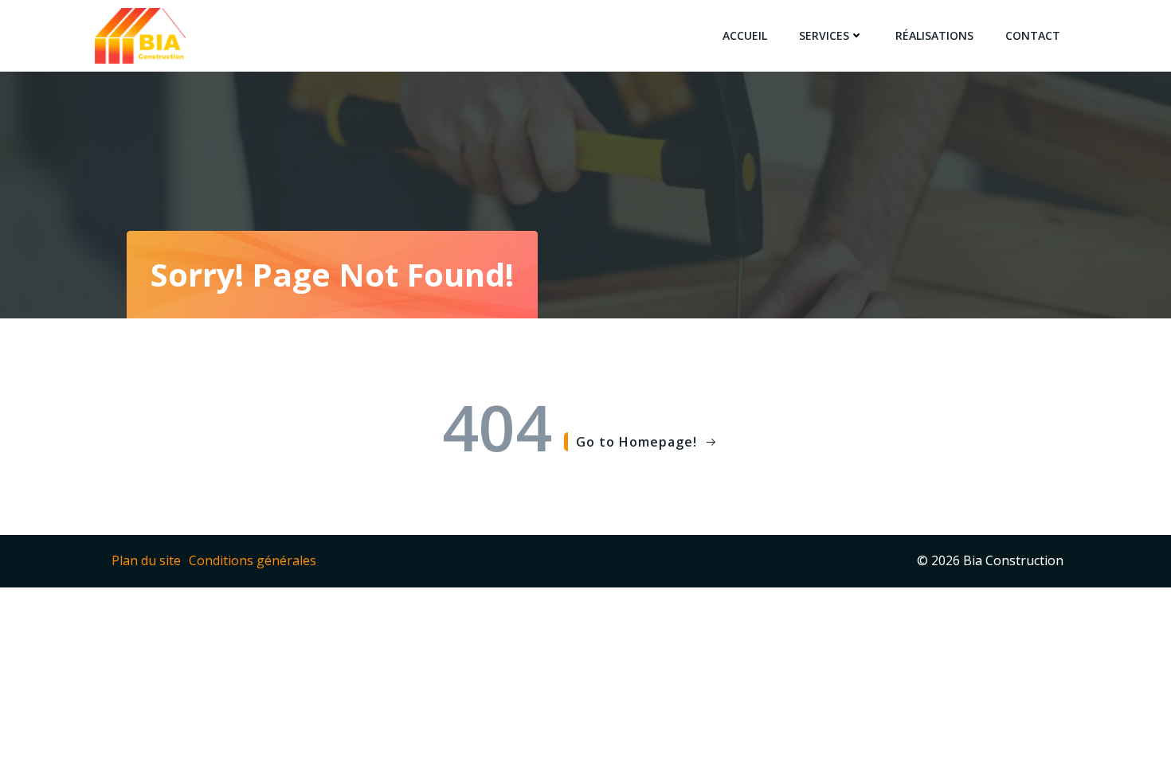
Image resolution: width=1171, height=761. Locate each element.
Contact (1032, 35)
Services (824, 35)
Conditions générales (252, 560)
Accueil (745, 35)
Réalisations (934, 35)
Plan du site (146, 560)
